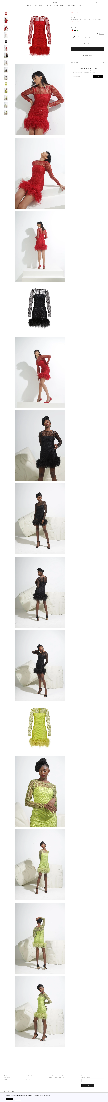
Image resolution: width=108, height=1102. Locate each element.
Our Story (6, 1075)
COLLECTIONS (38, 5)
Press (5, 1079)
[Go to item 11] (6, 84)
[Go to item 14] (6, 105)
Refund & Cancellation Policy (56, 1077)
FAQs (27, 1077)
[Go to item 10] (6, 77)
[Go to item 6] (6, 48)
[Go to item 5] (6, 41)
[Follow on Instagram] (8, 1092)
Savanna (74, 17)
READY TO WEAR (59, 5)
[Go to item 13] (6, 98)
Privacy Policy (46, 1095)
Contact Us (29, 1075)
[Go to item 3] (6, 28)
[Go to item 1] (6, 14)
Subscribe (87, 1085)
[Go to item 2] (6, 20)
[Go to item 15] (6, 113)
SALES (80, 5)
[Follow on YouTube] (13, 1092)
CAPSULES (48, 5)
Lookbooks (7, 1077)
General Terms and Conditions (57, 1075)
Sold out (87, 43)
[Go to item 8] (6, 63)
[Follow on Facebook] (4, 1092)
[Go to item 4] (6, 35)
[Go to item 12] (6, 90)
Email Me (98, 76)
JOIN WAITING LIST (87, 49)
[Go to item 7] (6, 55)
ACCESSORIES (71, 5)
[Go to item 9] (6, 70)
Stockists (28, 1079)
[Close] (106, 1094)
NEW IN (28, 5)
